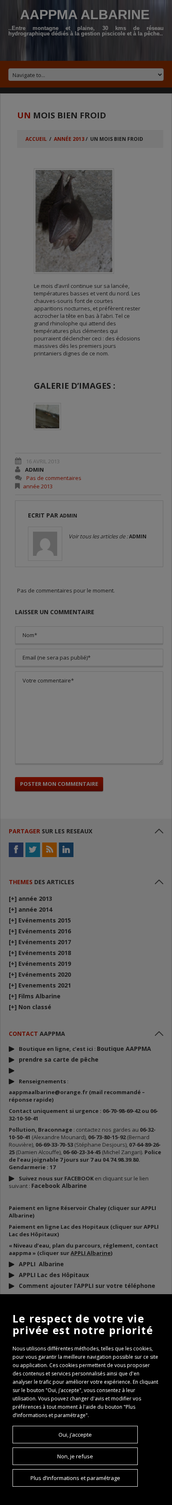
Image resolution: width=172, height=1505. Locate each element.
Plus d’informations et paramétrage (75, 1478)
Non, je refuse (75, 1456)
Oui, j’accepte (75, 1434)
